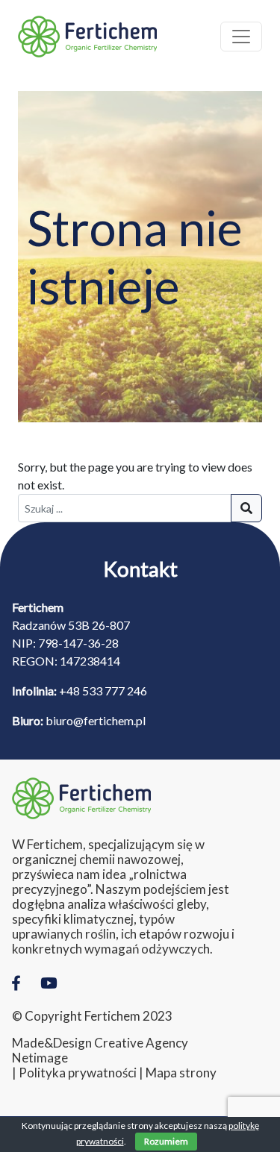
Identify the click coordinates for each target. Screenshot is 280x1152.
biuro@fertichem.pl (96, 720)
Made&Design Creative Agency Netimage (100, 1050)
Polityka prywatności (78, 1072)
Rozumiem (166, 1141)
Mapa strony (181, 1072)
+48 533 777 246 (103, 690)
